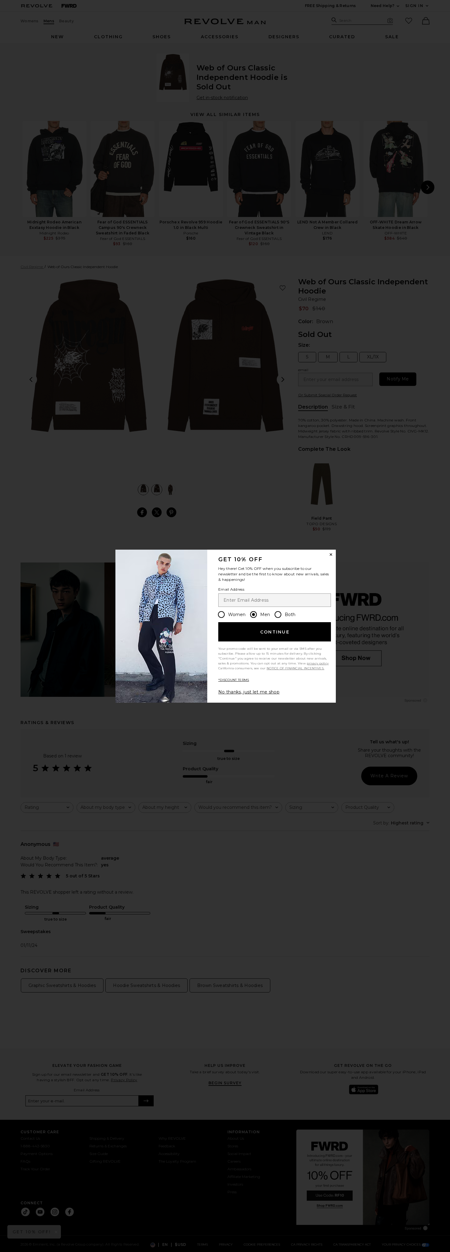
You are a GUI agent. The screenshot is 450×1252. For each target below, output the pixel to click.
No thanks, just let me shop (248, 692)
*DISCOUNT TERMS (233, 680)
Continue (275, 632)
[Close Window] (331, 554)
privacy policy (317, 663)
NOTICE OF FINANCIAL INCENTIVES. (295, 668)
